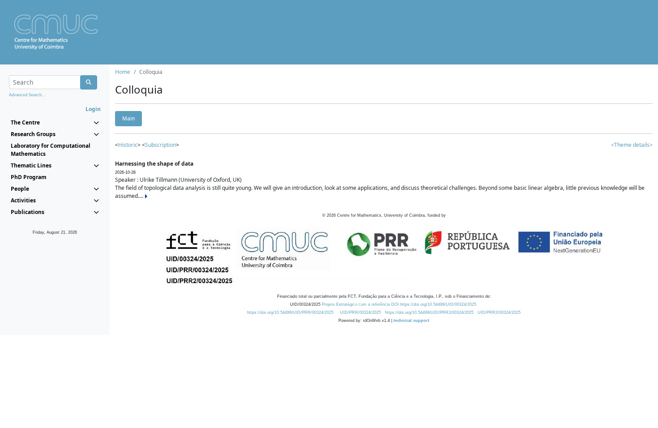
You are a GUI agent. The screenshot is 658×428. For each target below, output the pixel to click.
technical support (411, 320)
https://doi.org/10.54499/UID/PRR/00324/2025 (290, 312)
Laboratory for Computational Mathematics (50, 150)
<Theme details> (632, 145)
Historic (127, 145)
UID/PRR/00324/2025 (360, 312)
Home (122, 72)
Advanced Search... (27, 95)
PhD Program (29, 177)
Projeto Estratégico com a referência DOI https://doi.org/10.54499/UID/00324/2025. (400, 304)
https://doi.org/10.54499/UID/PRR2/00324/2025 (429, 312)
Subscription (160, 145)
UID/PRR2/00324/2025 (499, 312)
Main (128, 118)
